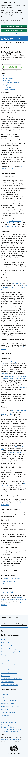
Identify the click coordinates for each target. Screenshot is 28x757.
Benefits (3, 640)
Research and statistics (8, 703)
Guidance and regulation (8, 700)
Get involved (5, 715)
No (25, 618)
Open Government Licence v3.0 (10, 739)
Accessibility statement (8, 725)
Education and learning (8, 664)
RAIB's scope (6, 80)
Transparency (5, 709)
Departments (5, 694)
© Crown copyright (14, 753)
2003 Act (15, 483)
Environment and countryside (10, 670)
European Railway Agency (14, 452)
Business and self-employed (9, 646)
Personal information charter (18, 599)
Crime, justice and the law (9, 655)
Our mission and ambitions (10, 87)
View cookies (14, 34)
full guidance (17, 283)
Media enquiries (7, 584)
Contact (19, 725)
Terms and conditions (7, 727)
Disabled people (6, 658)
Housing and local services (9, 673)
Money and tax (5, 676)
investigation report (15, 221)
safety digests (11, 223)
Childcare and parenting (8, 649)
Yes (18, 618)
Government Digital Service (9, 731)
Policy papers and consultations (11, 706)
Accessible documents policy (11, 578)
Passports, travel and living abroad (11, 679)
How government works (8, 712)
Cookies (13, 722)
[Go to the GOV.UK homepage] (7, 38)
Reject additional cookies (14, 30)
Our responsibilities (8, 78)
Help (2, 722)
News (3, 697)
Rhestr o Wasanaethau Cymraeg (11, 729)
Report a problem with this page (14, 624)
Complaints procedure (9, 581)
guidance (4, 373)
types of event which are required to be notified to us (14, 287)
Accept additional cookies (14, 26)
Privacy (8, 722)
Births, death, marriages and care (11, 643)
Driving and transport (7, 661)
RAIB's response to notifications (11, 82)
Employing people (6, 667)
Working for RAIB (8, 592)
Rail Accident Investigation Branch (15, 43)
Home (2, 43)
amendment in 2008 (7, 414)
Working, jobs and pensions (9, 685)
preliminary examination (10, 226)
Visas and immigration (7, 682)
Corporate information (9, 89)
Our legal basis (7, 85)
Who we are (6, 75)
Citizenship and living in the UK (10, 652)
